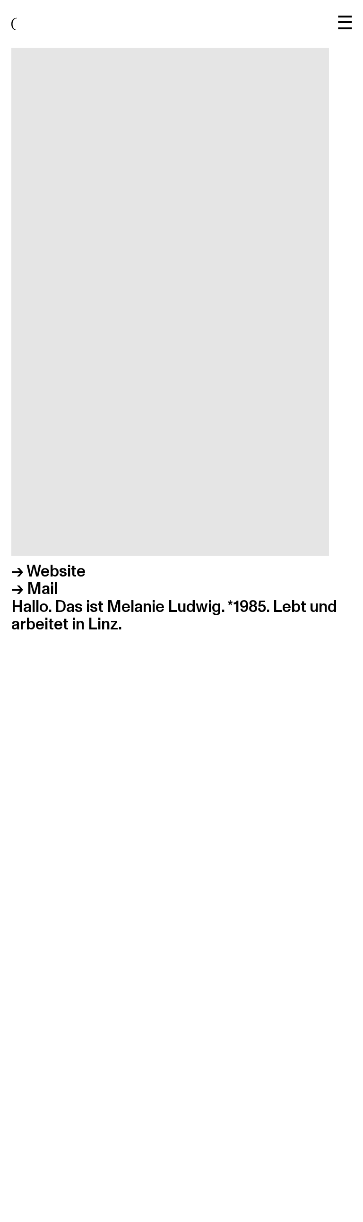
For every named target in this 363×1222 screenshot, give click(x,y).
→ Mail (34, 589)
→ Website (48, 571)
